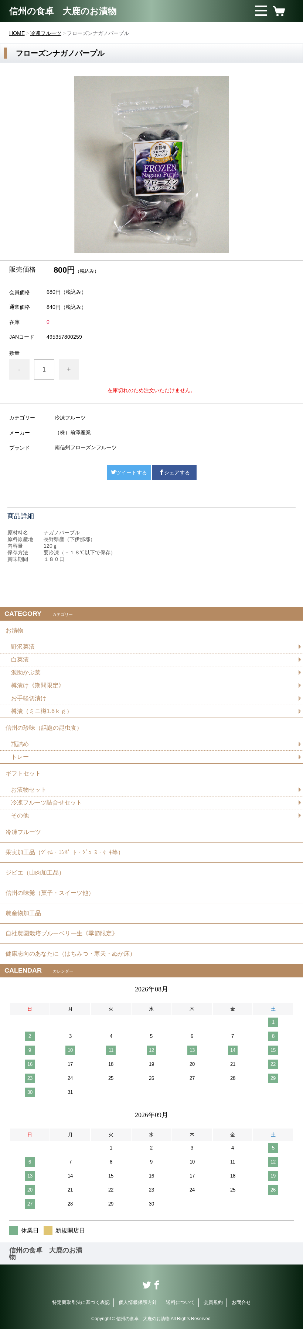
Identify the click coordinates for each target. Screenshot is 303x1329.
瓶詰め (20, 744)
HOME (17, 33)
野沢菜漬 (23, 646)
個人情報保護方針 (138, 1302)
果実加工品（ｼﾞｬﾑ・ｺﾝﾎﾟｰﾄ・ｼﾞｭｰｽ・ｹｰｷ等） (65, 852)
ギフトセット (23, 773)
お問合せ (241, 1302)
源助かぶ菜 (26, 672)
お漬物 (14, 630)
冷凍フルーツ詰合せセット (46, 802)
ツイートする (131, 472)
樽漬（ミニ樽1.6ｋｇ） (41, 711)
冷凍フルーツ (45, 33)
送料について (180, 1302)
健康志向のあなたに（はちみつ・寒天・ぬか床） (71, 953)
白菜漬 (20, 659)
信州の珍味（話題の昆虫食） (44, 728)
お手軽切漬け (29, 698)
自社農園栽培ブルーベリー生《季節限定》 (62, 933)
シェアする (177, 472)
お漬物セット (29, 789)
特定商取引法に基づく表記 (81, 1302)
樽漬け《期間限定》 (37, 685)
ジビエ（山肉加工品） (35, 872)
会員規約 (213, 1302)
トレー (20, 757)
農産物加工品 (23, 913)
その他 (20, 815)
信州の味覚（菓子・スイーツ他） (50, 893)
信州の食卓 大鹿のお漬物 (63, 11)
